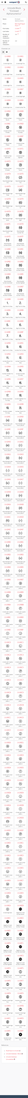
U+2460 (17, 28)
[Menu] (2, 2)
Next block (24, 9)
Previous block (3, 9)
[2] (20, 28)
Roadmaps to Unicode (12, 1051)
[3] (18, 34)
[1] (19, 25)
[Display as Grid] (3, 52)
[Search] (25, 2)
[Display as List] (7, 52)
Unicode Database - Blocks (13, 1054)
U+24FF (17, 31)
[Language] (5, 2)
